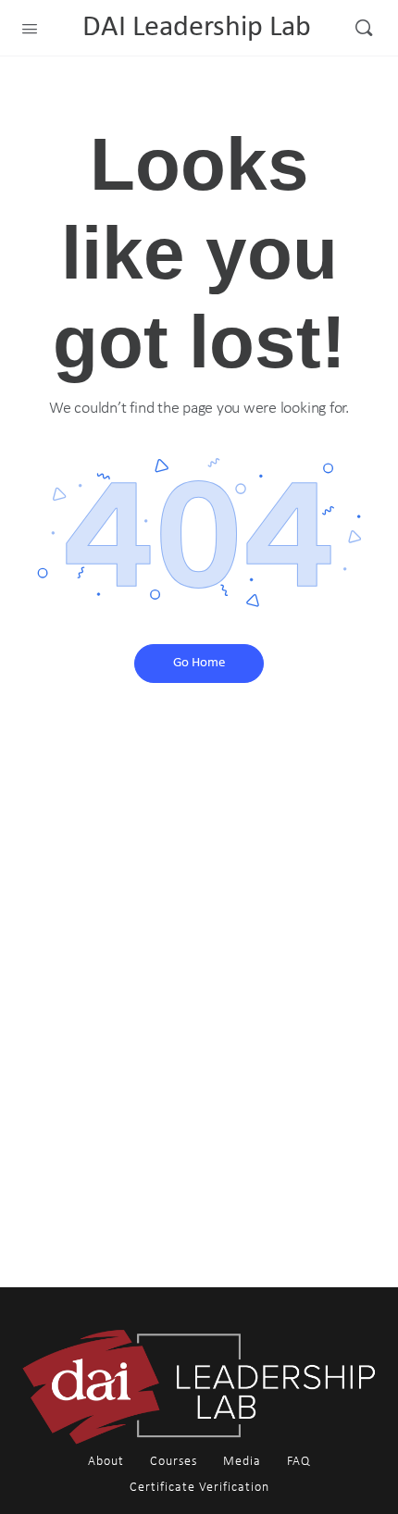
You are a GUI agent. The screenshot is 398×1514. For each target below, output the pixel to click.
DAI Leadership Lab (196, 28)
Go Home (199, 663)
